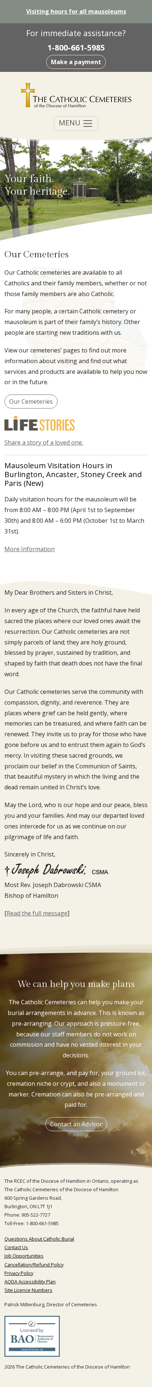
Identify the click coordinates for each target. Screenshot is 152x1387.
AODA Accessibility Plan (30, 1281)
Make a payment (76, 62)
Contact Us (16, 1247)
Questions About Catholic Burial (39, 1238)
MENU (70, 123)
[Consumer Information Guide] (32, 1338)
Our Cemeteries (31, 401)
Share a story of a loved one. (43, 442)
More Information (29, 549)
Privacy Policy (18, 1273)
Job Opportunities (24, 1255)
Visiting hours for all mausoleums (76, 11)
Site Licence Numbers (28, 1290)
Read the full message (37, 913)
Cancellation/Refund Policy (33, 1264)
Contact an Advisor (76, 1124)
